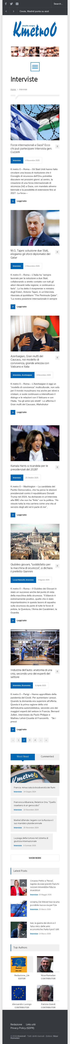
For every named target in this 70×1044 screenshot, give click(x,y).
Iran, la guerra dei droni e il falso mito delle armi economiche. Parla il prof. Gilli (44, 926)
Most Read (23, 757)
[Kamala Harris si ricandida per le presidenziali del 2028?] (35, 443)
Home (13, 89)
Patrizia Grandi (48, 1004)
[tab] (23, 758)
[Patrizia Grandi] (48, 993)
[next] (23, 934)
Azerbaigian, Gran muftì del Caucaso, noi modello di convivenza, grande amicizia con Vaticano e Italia (30, 362)
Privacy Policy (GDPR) (22, 1028)
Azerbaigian (27, 375)
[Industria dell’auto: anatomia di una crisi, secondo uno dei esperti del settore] (35, 647)
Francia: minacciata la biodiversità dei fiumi (34, 788)
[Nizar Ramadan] (48, 964)
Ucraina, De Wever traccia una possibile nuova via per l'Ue (44, 903)
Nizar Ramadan (48, 975)
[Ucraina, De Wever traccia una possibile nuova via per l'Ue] (19, 909)
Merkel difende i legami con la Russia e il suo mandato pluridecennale (33, 822)
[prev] (23, 883)
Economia (26, 685)
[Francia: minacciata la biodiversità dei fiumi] (35, 774)
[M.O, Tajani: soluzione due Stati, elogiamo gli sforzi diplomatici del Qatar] (35, 228)
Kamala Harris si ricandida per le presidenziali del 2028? (29, 467)
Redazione (16, 1025)
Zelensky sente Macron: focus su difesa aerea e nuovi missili (32, 11)
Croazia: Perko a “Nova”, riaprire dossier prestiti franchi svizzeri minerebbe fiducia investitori (44, 885)
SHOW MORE (35, 858)
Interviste (17, 160)
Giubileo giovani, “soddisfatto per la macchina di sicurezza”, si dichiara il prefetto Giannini (31, 568)
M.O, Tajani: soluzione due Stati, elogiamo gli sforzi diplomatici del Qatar (30, 254)
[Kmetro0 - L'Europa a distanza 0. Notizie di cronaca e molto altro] (35, 35)
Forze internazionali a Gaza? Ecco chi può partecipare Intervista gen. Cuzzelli (31, 148)
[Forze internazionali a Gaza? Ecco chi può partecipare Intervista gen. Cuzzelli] (35, 122)
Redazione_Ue (21, 975)
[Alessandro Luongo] (22, 993)
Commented (47, 757)
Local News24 (19, 580)
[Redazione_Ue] (22, 964)
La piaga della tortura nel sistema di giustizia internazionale (31, 839)
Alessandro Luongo (22, 1004)
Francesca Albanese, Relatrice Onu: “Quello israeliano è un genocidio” (35, 803)
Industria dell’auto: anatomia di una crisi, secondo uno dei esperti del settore (31, 674)
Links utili (30, 1025)
